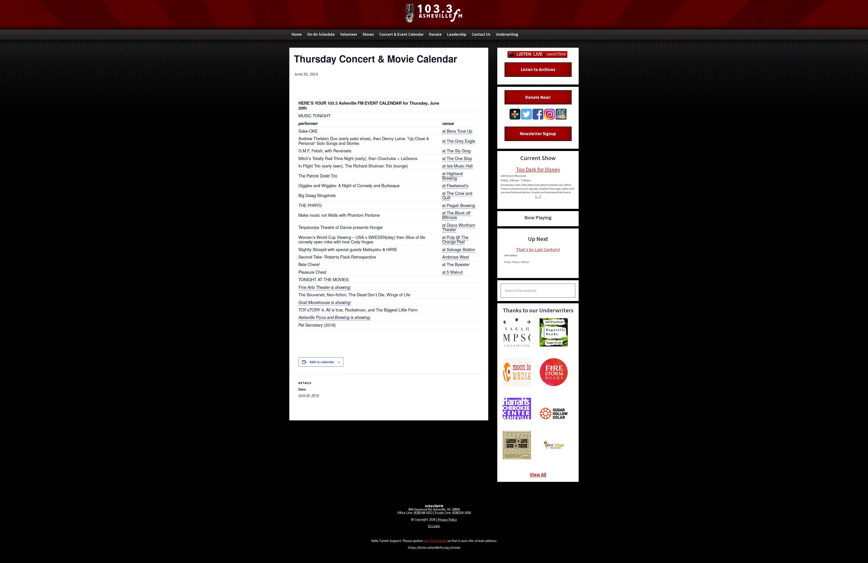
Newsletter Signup (538, 133)
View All (538, 474)
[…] (538, 196)
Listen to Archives (538, 69)
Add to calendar (321, 362)
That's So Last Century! (538, 249)
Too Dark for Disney (538, 169)
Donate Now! (538, 97)
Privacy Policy (447, 519)
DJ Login (434, 526)
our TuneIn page (435, 541)
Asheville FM (434, 13)
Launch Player (556, 54)
